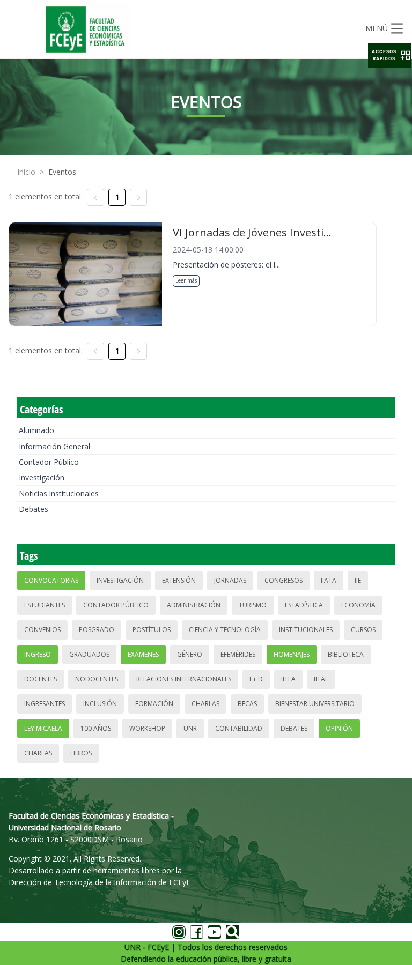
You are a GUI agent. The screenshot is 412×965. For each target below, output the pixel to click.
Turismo (253, 605)
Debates (33, 509)
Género (189, 654)
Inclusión (100, 703)
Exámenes (143, 654)
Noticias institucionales (59, 493)
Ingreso (37, 654)
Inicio (26, 172)
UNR (190, 728)
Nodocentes (96, 679)
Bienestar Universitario (315, 703)
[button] (389, 55)
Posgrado (96, 629)
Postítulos (152, 629)
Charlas (205, 703)
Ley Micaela (43, 728)
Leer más (186, 280)
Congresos (283, 580)
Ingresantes (44, 703)
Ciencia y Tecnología (225, 629)
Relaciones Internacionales (183, 679)
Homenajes (292, 654)
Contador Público (49, 462)
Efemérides (237, 654)
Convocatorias (51, 580)
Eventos (62, 172)
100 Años (95, 728)
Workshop (147, 728)
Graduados (89, 654)
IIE (358, 580)
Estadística (304, 605)
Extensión (179, 580)
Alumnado (36, 430)
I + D (256, 679)
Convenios (42, 629)
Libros (81, 753)
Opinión (339, 728)
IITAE (321, 679)
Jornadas (230, 580)
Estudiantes (44, 605)
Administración (193, 605)
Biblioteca (346, 654)
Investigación (41, 477)
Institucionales (306, 629)
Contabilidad (238, 728)
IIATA (328, 580)
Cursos (363, 629)
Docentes (40, 679)
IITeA (288, 679)
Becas (247, 703)
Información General (54, 446)
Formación (154, 703)
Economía (358, 605)
